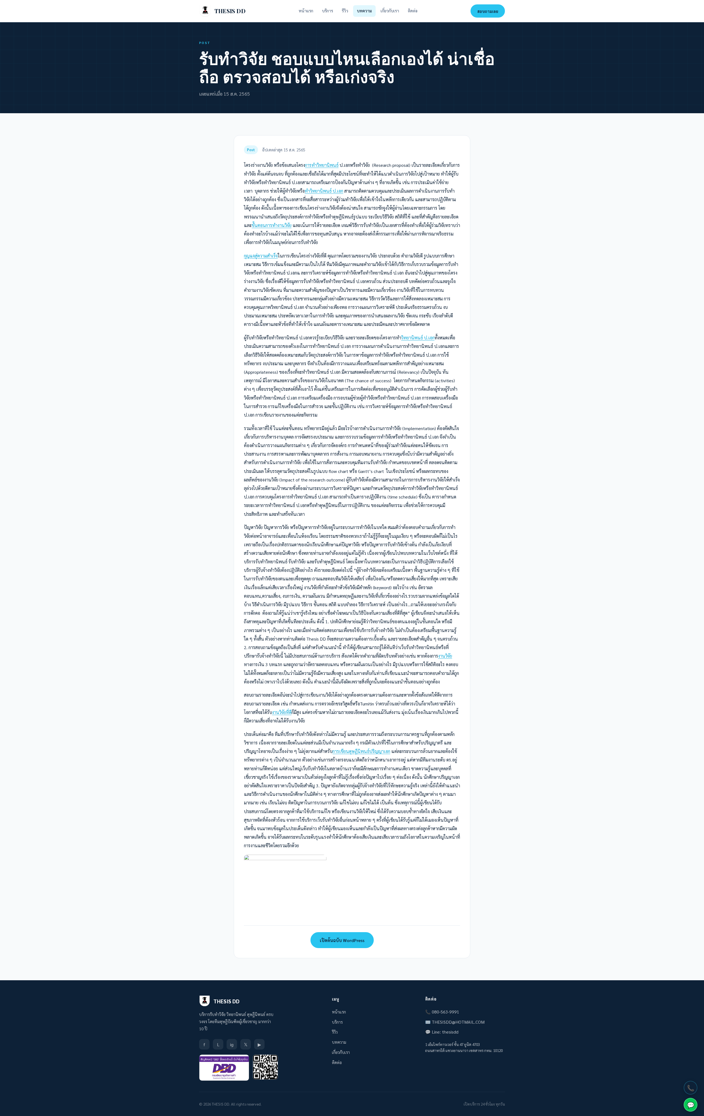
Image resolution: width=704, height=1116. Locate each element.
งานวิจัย (445, 656)
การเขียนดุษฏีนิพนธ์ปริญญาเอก (361, 751)
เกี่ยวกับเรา (390, 10)
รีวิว (345, 10)
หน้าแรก (306, 10)
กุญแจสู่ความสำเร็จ (261, 256)
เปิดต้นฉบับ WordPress (342, 940)
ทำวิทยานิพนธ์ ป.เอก (324, 191)
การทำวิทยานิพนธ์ (322, 165)
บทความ (364, 10)
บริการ (327, 10)
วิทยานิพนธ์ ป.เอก (418, 337)
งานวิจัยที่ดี (282, 712)
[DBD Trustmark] (224, 1067)
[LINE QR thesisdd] (265, 1067)
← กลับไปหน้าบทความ (275, 940)
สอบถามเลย (487, 11)
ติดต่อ (412, 10)
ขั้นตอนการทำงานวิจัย (272, 225)
